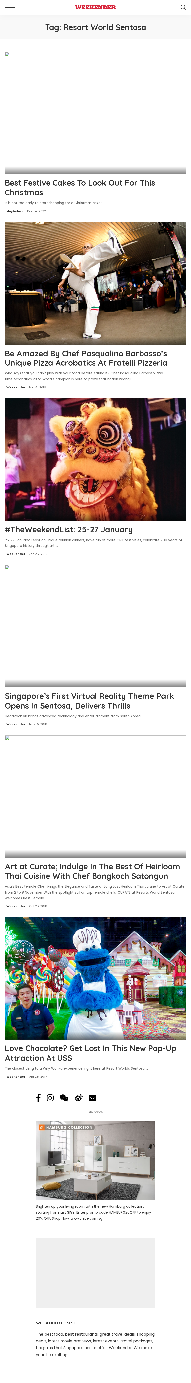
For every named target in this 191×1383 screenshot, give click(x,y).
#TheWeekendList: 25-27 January (69, 529)
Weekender (15, 387)
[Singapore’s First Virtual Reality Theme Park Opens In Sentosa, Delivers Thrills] (95, 626)
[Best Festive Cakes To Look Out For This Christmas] (95, 113)
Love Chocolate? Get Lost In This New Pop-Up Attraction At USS (90, 1053)
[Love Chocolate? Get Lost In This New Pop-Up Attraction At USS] (95, 978)
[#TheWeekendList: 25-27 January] (95, 459)
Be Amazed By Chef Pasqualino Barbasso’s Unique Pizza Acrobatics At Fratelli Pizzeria (86, 358)
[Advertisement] (95, 1273)
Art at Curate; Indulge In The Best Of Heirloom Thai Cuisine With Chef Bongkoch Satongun (92, 871)
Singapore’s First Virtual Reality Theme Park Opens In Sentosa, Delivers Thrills (89, 700)
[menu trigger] (11, 7)
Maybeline (14, 211)
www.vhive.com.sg (86, 1218)
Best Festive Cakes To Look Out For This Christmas (80, 187)
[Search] (183, 7)
